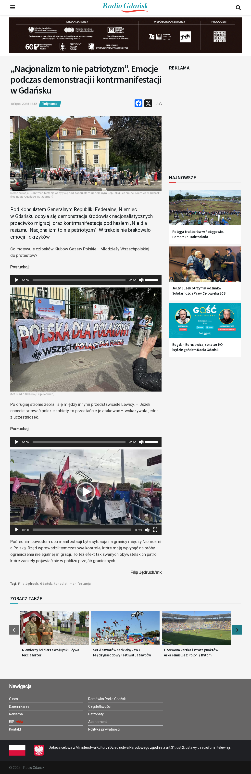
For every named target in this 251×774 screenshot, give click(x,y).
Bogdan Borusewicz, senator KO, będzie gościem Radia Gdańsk (198, 347)
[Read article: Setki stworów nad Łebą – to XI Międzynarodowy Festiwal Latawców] (125, 630)
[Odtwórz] (16, 280)
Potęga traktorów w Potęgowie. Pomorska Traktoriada (198, 234)
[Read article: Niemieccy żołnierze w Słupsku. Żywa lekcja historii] (54, 630)
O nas (13, 699)
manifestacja (80, 583)
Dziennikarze (19, 706)
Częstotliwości (99, 706)
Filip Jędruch (28, 583)
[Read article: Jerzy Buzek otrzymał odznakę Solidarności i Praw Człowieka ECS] (205, 266)
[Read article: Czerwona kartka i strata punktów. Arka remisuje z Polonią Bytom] (196, 630)
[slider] (152, 279)
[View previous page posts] (14, 630)
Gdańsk (46, 583)
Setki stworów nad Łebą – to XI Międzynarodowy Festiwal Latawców (122, 652)
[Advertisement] (209, 121)
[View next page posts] (237, 630)
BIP (12, 722)
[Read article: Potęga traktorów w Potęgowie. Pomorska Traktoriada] (205, 210)
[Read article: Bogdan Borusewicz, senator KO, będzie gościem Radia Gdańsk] (205, 323)
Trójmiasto (50, 104)
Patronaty (96, 714)
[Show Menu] (12, 7)
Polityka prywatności (104, 729)
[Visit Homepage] (125, 8)
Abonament (97, 722)
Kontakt (15, 729)
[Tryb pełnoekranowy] (155, 529)
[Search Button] (238, 7)
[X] (148, 104)
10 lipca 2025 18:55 (23, 104)
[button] (86, 492)
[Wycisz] (141, 280)
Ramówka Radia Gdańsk (107, 699)
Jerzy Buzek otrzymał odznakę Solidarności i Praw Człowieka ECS (199, 291)
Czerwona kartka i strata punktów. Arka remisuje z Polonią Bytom (191, 652)
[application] (86, 280)
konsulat (61, 583)
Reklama (16, 714)
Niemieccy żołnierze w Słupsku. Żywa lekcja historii (50, 652)
